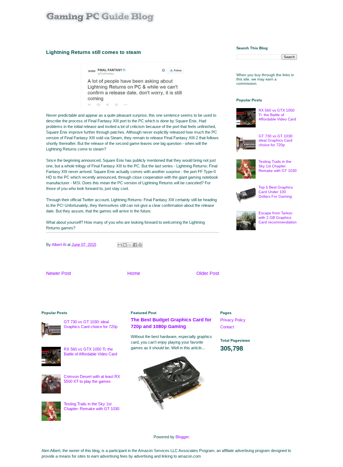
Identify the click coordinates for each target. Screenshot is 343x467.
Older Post (207, 273)
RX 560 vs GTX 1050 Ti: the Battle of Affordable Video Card (277, 115)
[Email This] (119, 245)
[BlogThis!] (125, 245)
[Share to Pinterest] (140, 245)
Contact (227, 327)
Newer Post (58, 273)
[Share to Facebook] (135, 245)
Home (133, 273)
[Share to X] (130, 245)
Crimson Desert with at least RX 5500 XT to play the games (92, 379)
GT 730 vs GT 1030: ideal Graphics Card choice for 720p (276, 140)
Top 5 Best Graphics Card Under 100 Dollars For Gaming (276, 191)
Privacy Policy (232, 320)
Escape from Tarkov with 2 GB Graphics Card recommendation (278, 217)
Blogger (182, 437)
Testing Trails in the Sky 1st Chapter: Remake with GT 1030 (278, 166)
